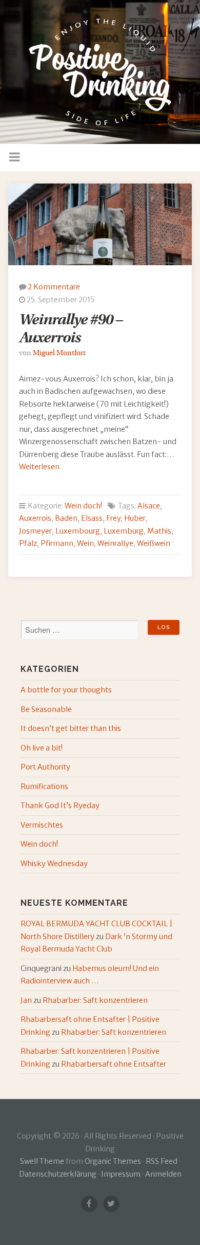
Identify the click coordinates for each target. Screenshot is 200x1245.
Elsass (92, 518)
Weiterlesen (39, 466)
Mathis (159, 531)
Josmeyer (35, 531)
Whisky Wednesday (54, 863)
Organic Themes (113, 1161)
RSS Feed (161, 1161)
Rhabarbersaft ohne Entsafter (113, 1064)
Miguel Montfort (59, 353)
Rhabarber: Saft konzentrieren (95, 1000)
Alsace (148, 505)
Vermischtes (42, 825)
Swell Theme (42, 1161)
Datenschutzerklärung (57, 1174)
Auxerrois (35, 518)
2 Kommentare (54, 286)
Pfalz (28, 543)
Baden (66, 518)
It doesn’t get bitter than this (71, 728)
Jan (26, 1000)
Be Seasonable (46, 709)
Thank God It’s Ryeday (60, 805)
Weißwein (153, 543)
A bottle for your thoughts (66, 689)
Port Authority (45, 767)
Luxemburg (124, 531)
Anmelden (163, 1174)
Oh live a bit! (42, 748)
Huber (135, 518)
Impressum (121, 1174)
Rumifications (44, 786)
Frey (113, 518)
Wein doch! (83, 505)
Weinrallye (115, 543)
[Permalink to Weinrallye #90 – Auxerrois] (100, 224)
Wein (85, 543)
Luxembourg (77, 531)
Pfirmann (57, 543)
